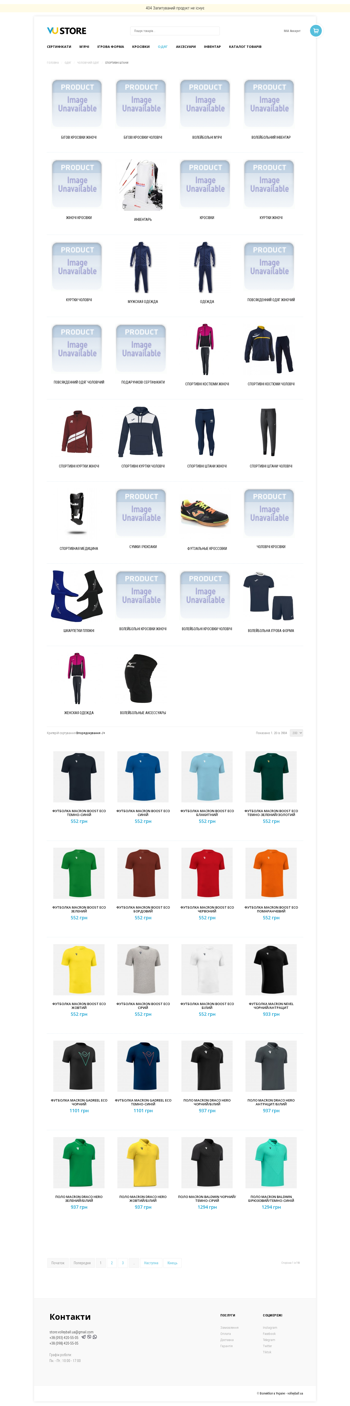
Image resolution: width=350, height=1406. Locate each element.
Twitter (267, 1346)
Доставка (227, 1340)
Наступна (151, 1263)
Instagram (270, 1327)
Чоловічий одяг (88, 62)
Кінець (173, 1263)
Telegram (269, 1340)
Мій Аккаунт (292, 31)
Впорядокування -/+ (90, 733)
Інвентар (212, 46)
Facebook (269, 1334)
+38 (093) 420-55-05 (64, 1338)
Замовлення (229, 1327)
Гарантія (226, 1346)
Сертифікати (59, 46)
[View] (83, 112)
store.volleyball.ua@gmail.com (71, 1332)
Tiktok (267, 1352)
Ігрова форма (110, 46)
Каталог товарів (245, 46)
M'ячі (84, 46)
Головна (53, 62)
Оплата (225, 1334)
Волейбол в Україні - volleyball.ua (281, 1393)
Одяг (163, 46)
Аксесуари (186, 46)
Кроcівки (141, 46)
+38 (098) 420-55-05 (63, 1343)
